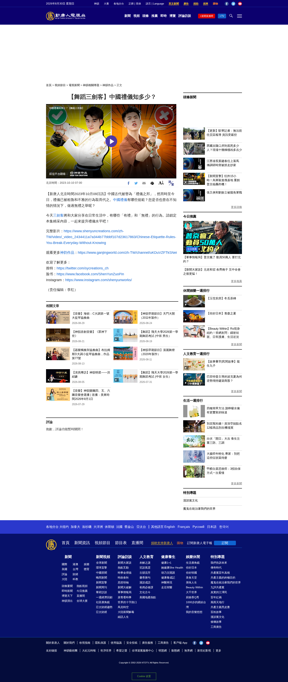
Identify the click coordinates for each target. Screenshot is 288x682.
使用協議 (116, 642)
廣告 (186, 3)
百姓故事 (216, 612)
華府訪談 (101, 592)
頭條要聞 (67, 586)
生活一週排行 (193, 400)
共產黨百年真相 (220, 572)
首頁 (49, 85)
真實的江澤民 (219, 592)
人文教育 (146, 557)
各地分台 (119, 3)
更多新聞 (236, 344)
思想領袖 (123, 582)
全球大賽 (82, 600)
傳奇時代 (216, 567)
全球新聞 (101, 562)
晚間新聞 (101, 577)
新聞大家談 (124, 562)
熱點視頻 (82, 586)
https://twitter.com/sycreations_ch (83, 268)
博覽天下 (67, 595)
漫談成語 (144, 582)
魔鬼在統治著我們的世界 (199, 508)
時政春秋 (123, 577)
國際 (64, 564)
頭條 (145, 15)
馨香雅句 (144, 577)
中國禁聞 (101, 572)
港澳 (75, 564)
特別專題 (189, 493)
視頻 (136, 15)
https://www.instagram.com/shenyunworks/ (98, 280)
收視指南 (84, 642)
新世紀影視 (204, 650)
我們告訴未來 (219, 562)
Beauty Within (194, 587)
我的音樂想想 (194, 612)
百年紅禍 (216, 597)
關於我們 (69, 642)
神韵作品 (67, 253)
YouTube (240, 4)
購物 (215, 3)
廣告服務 (147, 642)
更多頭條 (236, 207)
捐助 (195, 3)
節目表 (121, 543)
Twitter (233, 4)
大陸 (64, 579)
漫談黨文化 (190, 500)
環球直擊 (101, 567)
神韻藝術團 (70, 650)
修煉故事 (216, 621)
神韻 (96, 3)
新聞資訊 (82, 543)
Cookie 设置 (144, 676)
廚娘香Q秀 (192, 597)
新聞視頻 (103, 557)
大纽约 (64, 526)
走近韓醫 (166, 587)
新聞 (127, 15)
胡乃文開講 (168, 572)
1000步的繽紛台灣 (196, 605)
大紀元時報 (89, 650)
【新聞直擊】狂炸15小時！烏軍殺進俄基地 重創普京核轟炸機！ (223, 180)
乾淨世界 (106, 650)
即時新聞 (67, 590)
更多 (218, 650)
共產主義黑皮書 (220, 607)
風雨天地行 (217, 602)
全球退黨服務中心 (143, 650)
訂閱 (225, 543)
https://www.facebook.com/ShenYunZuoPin (90, 274)
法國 (119, 526)
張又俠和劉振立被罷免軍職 (224, 192)
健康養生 (168, 557)
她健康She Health (172, 567)
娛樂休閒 (193, 557)
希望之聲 (121, 650)
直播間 (137, 543)
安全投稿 (131, 642)
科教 (75, 579)
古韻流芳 (144, 572)
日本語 (211, 526)
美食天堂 (191, 577)
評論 (64, 574)
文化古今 (144, 592)
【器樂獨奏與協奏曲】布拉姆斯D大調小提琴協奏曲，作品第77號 (91, 354)
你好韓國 (191, 572)
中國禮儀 (120, 200)
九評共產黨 (217, 587)
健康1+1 (166, 562)
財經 (75, 574)
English (169, 526)
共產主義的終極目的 (223, 577)
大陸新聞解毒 (126, 612)
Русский (198, 526)
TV (222, 16)
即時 (163, 15)
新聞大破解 (124, 587)
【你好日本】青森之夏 (221, 313)
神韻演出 (67, 600)
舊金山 (129, 526)
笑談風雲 (144, 567)
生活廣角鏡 (193, 562)
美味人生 (191, 582)
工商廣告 (216, 626)
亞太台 (141, 526)
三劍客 (58, 215)
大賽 (106, 3)
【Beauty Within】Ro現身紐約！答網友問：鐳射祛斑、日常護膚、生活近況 (223, 332)
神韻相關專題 (91, 85)
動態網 (175, 650)
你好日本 (191, 567)
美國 (64, 569)
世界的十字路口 (127, 602)
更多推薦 (236, 281)
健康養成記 (168, 577)
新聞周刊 (101, 587)
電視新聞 (74, 85)
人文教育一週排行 (196, 354)
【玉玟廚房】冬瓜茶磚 (221, 298)
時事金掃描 (124, 572)
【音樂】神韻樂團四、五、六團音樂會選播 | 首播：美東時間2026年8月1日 (91, 394)
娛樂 (86, 564)
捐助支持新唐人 (162, 543)
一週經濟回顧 (104, 597)
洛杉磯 (86, 526)
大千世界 (191, 592)
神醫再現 (166, 582)
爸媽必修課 (146, 587)
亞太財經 (101, 612)
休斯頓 (109, 526)
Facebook (227, 4)
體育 (86, 569)
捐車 (205, 3)
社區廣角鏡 (103, 602)
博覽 (172, 15)
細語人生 (123, 616)
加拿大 (75, 526)
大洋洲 (98, 526)
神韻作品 (107, 85)
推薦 (154, 15)
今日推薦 (189, 216)
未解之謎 (144, 562)
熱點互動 (123, 567)
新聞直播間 (207, 16)
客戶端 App (180, 642)
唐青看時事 (124, 597)
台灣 (75, 569)
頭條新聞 (189, 97)
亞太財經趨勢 (104, 607)
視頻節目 (60, 85)
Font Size (161, 182)
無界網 (188, 650)
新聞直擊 (101, 582)
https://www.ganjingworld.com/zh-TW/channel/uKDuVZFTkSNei (127, 253)
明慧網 (162, 650)
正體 (131, 3)
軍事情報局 (124, 592)
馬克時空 (123, 607)
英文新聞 (174, 3)
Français (184, 526)
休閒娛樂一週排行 (196, 290)
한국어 (224, 526)
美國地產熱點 (147, 597)
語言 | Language (155, 3)
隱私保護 (100, 642)
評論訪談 (184, 15)
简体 (138, 3)
